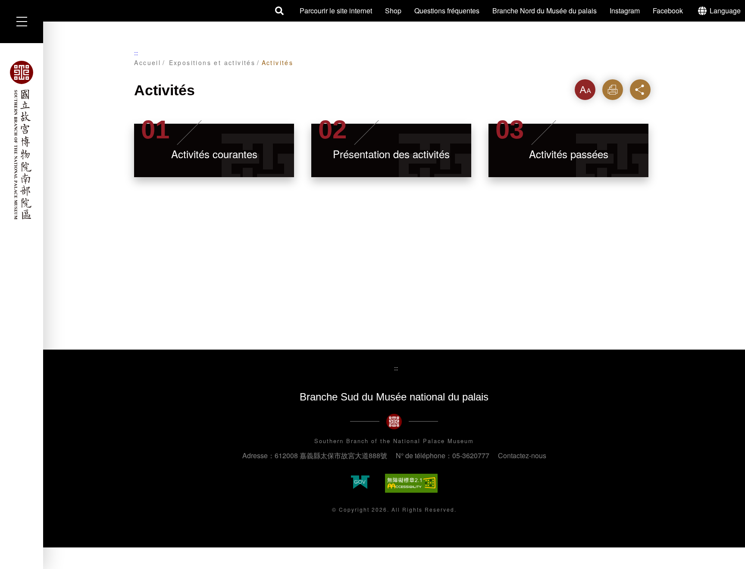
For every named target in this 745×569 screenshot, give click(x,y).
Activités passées (568, 153)
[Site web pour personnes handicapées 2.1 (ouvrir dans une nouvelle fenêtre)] (411, 483)
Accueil (147, 62)
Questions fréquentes (446, 11)
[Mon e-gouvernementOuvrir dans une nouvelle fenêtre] (360, 483)
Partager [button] (640, 89)
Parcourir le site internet (336, 11)
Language (725, 11)
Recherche (280, 10)
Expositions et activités (212, 62)
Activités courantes (214, 153)
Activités (278, 62)
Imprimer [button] (612, 89)
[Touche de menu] (21, 21)
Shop (393, 11)
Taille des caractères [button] (585, 92)
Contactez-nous (522, 455)
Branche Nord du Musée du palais (544, 11)
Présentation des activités (391, 153)
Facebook (668, 11)
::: (136, 52)
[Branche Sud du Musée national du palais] (21, 140)
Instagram (625, 11)
